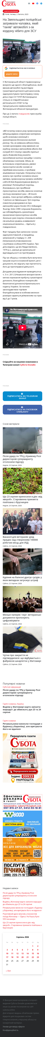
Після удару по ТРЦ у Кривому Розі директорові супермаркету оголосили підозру (22, 459)
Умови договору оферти (14, 1026)
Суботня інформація (12, 687)
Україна (20, 704)
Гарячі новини (9, 704)
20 (22, 957)
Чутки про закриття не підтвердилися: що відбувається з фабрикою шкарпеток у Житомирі (22, 658)
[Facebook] (37, 3)
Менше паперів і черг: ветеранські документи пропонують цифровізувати (22, 617)
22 (33, 957)
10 (7, 953)
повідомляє (24, 113)
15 (33, 953)
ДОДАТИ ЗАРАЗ (12, 74)
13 (22, 953)
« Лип (8, 971)
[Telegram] (41, 3)
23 (38, 957)
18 (12, 957)
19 (17, 957)
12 (17, 953)
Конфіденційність (10, 1030)
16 (38, 953)
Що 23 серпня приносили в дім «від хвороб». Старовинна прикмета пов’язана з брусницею (22, 499)
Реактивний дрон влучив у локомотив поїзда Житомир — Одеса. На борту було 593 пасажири (21, 916)
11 (12, 953)
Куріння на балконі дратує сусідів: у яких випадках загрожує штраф (22, 579)
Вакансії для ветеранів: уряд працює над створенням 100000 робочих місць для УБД (20, 539)
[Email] (29, 3)
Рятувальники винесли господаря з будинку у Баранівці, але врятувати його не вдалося (22, 726)
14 (28, 953)
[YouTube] (33, 3)
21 (28, 957)
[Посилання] (9, 3)
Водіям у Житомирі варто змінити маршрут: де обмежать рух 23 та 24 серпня (22, 709)
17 (7, 957)
